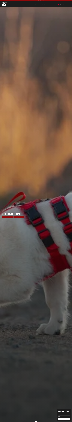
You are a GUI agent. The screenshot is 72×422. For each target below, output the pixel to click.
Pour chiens (30, 4)
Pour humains (35, 4)
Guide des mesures (44, 4)
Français (63, 4)
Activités (40, 4)
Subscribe (63, 418)
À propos (26, 4)
